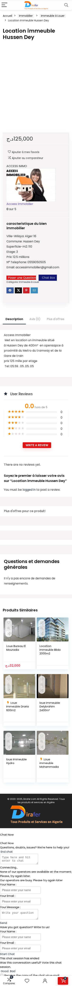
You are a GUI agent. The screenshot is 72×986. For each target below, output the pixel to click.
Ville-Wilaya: (15, 236)
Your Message (10, 907)
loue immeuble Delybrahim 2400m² (50, 706)
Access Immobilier (19, 204)
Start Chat (7, 954)
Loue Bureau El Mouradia (16, 648)
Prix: (9, 257)
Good (4, 971)
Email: (11, 267)
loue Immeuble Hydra (16, 761)
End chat (6, 852)
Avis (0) (34, 319)
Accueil (7, 16)
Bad (12, 971)
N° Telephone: (17, 262)
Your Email (7, 896)
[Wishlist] (27, 981)
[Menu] (4, 5)
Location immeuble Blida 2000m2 (50, 649)
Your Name (8, 884)
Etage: (11, 252)
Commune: (14, 241)
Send (3, 923)
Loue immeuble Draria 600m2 (17, 706)
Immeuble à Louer (52, 16)
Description (14, 319)
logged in (29, 490)
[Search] (66, 5)
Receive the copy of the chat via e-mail (31, 975)
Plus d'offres (55, 319)
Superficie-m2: (17, 246)
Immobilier (26, 16)
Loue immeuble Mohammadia (49, 763)
